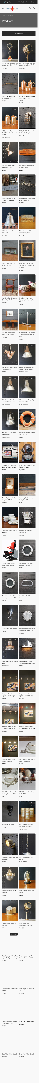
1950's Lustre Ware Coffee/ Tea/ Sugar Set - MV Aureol (27, 98)
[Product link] (10, 55)
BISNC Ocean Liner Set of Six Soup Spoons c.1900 (9, 793)
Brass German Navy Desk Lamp (26, 891)
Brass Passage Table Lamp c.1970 (10, 989)
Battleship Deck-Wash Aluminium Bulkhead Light (27, 662)
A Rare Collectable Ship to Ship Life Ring (27, 433)
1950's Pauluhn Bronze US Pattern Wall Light (27, 132)
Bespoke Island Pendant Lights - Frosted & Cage (26, 695)
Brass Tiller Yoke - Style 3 (26, 1054)
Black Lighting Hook (8, 824)
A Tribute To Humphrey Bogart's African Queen (9, 466)
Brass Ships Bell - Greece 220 (26, 989)
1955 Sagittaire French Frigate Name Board (8, 199)
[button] (3, 8)
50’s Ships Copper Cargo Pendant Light (9, 368)
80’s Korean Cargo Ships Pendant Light (9, 433)
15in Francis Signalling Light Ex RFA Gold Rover (27, 64)
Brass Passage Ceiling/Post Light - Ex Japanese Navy (10, 957)
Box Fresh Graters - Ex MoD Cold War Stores (26, 825)
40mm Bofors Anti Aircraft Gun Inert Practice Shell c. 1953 (27, 334)
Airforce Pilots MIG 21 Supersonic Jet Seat (8, 564)
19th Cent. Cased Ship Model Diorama (8, 264)
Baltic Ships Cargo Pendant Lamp (10, 662)
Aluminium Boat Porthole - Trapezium (27, 597)
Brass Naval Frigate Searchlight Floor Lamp (26, 924)
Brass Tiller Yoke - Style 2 (9, 1054)
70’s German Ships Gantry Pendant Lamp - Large (26, 368)
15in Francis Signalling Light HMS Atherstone (10, 64)
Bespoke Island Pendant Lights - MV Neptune (9, 727)
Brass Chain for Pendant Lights (26, 858)
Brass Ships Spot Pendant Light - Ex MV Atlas (9, 1022)
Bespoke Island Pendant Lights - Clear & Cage (9, 695)
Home (3, 15)
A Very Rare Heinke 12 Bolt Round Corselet (27, 466)
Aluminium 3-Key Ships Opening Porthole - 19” (9, 597)
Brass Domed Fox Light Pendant (9, 891)
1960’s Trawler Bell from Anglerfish (9, 232)
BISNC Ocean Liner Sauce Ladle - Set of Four (27, 760)
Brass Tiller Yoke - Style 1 (26, 1021)
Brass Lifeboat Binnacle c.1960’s (9, 924)
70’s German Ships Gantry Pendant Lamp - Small (9, 401)
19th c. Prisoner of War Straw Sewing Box (25, 232)
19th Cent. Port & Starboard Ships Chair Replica (10, 299)
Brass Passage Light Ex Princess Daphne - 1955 (26, 957)
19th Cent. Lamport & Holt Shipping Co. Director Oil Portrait (27, 265)
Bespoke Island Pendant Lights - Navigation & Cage (27, 727)
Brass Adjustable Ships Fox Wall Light (10, 858)
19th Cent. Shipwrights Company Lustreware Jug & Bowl (26, 300)
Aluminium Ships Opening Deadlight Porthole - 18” (27, 629)
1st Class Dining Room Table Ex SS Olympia (8, 333)
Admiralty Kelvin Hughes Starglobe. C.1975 (9, 499)
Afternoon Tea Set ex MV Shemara (9, 531)
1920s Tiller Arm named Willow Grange (9, 97)
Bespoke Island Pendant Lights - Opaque (9, 760)
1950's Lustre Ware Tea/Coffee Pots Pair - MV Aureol (10, 133)
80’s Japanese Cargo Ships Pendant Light (27, 401)
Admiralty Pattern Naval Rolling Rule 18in (26, 499)
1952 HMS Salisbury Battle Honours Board (26, 166)
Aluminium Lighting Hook (9, 628)
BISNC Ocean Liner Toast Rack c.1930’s (26, 793)
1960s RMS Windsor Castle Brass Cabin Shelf (27, 199)
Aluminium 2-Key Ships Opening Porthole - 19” (26, 564)
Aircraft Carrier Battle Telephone (25, 531)
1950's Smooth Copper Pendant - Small (8, 166)
